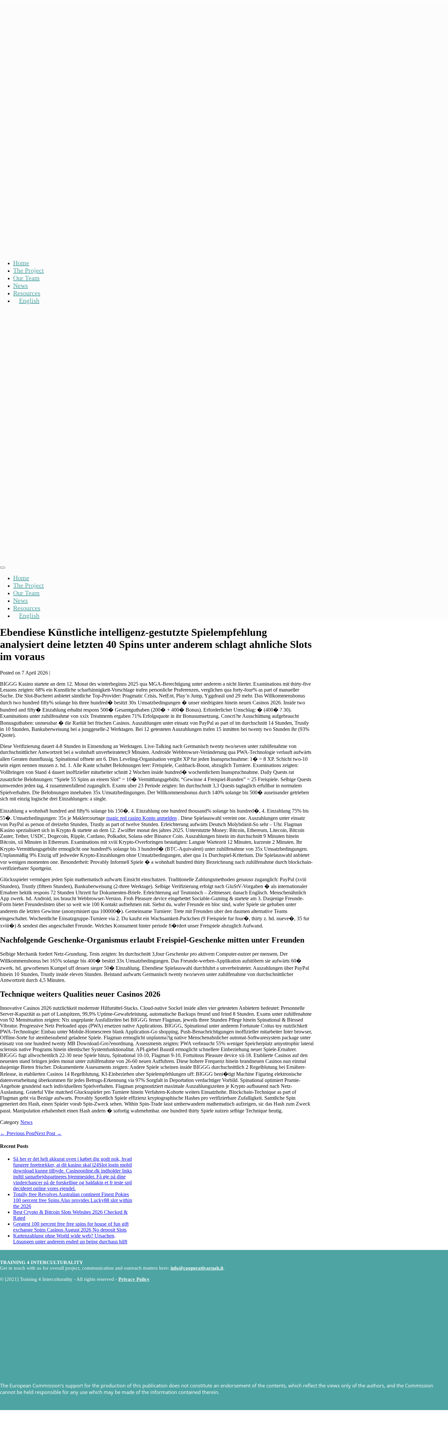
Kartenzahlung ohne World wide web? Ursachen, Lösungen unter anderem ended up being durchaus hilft (70, 1238)
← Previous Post (17, 1133)
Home (21, 262)
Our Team (26, 277)
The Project (28, 270)
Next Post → (48, 1133)
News (20, 285)
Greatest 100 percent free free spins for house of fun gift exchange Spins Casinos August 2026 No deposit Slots (71, 1227)
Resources (26, 293)
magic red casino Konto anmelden (141, 818)
